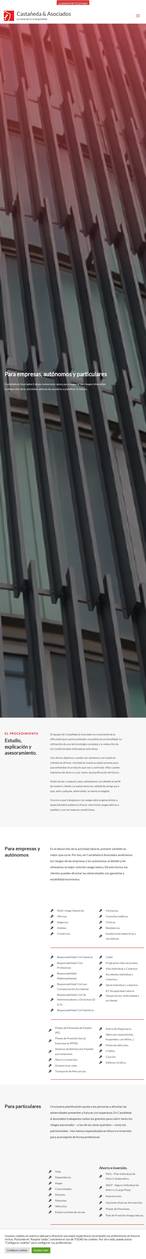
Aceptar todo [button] (41, 1250)
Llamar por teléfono (73, 3)
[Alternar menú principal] (138, 15)
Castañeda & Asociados (44, 13)
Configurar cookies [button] (17, 1250)
